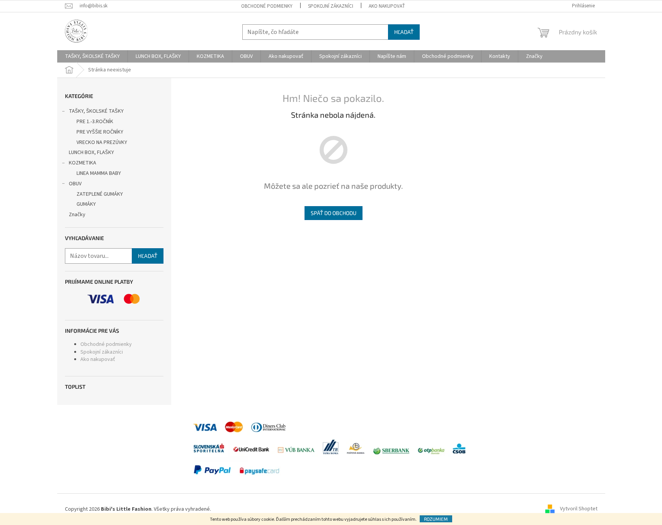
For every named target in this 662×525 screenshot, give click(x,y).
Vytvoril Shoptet (578, 509)
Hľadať (404, 32)
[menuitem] (92, 56)
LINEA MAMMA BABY (99, 173)
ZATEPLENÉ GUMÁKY (100, 194)
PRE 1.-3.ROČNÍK (95, 121)
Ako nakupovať (387, 6)
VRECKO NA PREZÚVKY (102, 142)
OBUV (75, 184)
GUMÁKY (86, 204)
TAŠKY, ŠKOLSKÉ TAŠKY (96, 111)
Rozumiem (436, 519)
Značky (77, 214)
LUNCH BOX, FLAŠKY (91, 152)
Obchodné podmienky (267, 6)
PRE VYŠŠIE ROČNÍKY (100, 132)
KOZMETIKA (82, 163)
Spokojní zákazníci (330, 6)
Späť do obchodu (333, 213)
